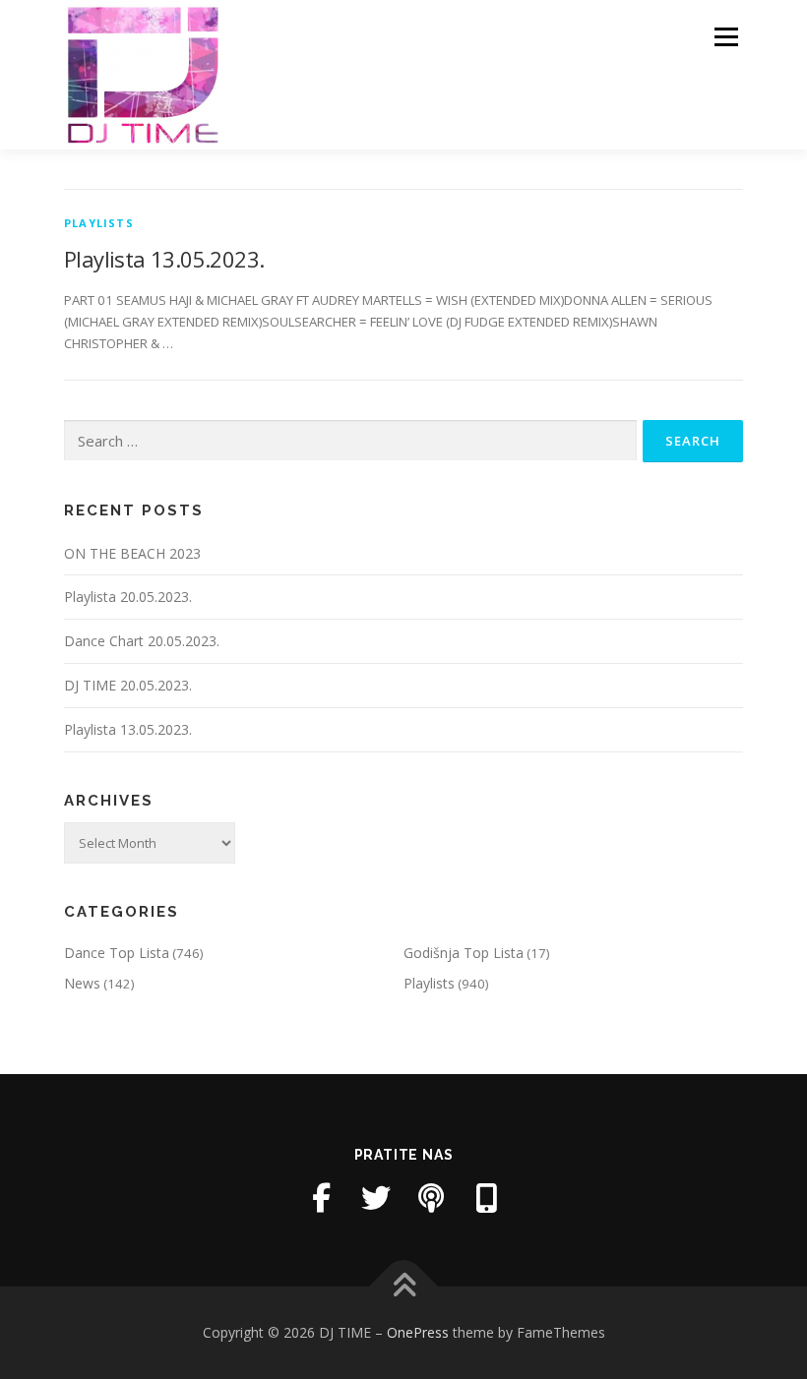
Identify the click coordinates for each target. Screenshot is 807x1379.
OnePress (418, 1332)
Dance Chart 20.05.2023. (141, 640)
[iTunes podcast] (431, 1198)
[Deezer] (486, 1198)
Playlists (99, 222)
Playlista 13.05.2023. (164, 258)
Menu (726, 36)
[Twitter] (376, 1198)
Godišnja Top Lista (464, 952)
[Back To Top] (404, 1286)
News (82, 983)
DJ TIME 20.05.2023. (128, 685)
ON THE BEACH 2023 (132, 553)
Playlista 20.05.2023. (128, 596)
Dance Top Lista (116, 952)
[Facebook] (321, 1198)
